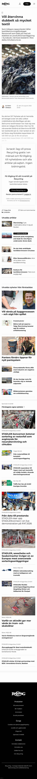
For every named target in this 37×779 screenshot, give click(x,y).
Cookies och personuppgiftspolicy (18, 724)
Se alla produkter (18, 715)
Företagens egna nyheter (12, 407)
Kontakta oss (18, 747)
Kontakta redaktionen (18, 744)
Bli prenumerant (18, 705)
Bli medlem (18, 709)
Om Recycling (18, 754)
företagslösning (25, 200)
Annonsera (18, 712)
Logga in (27, 194)
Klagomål (18, 731)
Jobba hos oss (18, 750)
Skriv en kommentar (27, 210)
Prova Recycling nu (18, 190)
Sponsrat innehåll (18, 734)
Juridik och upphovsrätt (18, 728)
